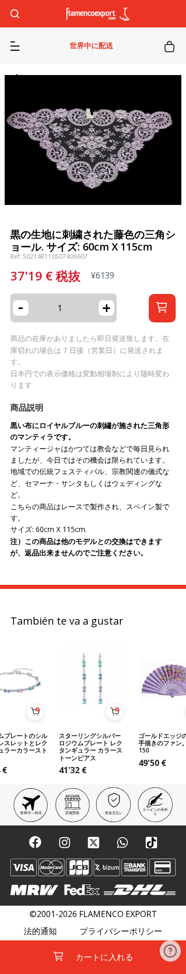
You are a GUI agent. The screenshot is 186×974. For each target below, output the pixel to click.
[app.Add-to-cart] (35, 712)
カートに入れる (104, 957)
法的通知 (40, 931)
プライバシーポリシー (121, 931)
